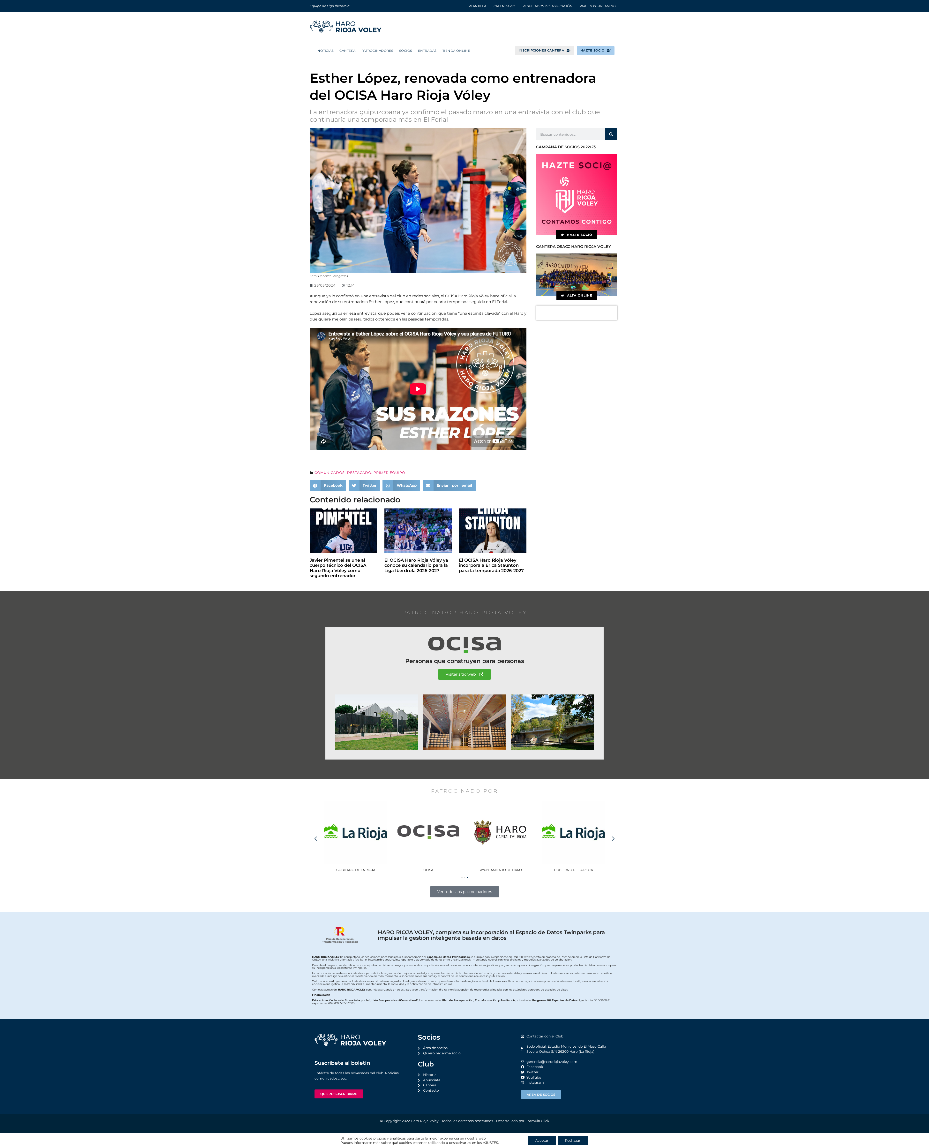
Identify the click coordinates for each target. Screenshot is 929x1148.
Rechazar (572, 1140)
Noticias (325, 50)
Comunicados (330, 472)
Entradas (427, 50)
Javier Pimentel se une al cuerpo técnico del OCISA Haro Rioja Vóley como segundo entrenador (338, 568)
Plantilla (477, 6)
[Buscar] (611, 134)
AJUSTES (490, 1143)
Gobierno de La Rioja (355, 870)
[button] (328, 485)
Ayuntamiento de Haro (501, 870)
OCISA (428, 870)
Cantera (347, 50)
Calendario (504, 6)
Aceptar (541, 1140)
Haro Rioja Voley (425, 1121)
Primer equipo (389, 472)
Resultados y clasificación (547, 6)
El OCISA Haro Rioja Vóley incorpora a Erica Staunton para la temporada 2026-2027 (491, 565)
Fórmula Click (537, 1121)
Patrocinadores (377, 50)
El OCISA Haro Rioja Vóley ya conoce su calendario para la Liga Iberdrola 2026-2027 (416, 565)
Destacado (359, 472)
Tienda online (456, 50)
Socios (405, 50)
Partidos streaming (598, 6)
